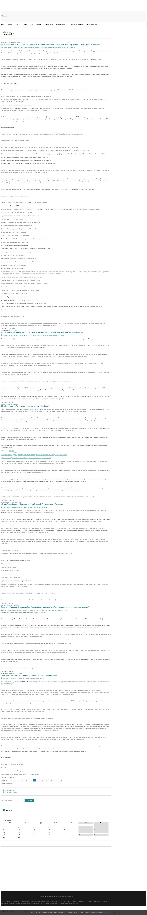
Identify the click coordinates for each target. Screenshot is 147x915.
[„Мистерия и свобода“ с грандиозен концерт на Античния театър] (22, 678)
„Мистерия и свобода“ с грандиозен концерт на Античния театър (29, 675)
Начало (4, 780)
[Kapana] (4, 16)
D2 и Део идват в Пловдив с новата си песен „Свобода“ (25, 406)
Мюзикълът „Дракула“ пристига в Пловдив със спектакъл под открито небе (34, 455)
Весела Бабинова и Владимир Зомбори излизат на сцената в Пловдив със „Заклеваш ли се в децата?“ (45, 607)
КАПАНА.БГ (4, 800)
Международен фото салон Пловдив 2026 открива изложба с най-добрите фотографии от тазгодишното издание (50, 44)
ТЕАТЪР (11, 402)
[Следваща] (55, 780)
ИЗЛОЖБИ (12, 328)
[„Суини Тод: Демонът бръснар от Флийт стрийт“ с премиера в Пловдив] (24, 507)
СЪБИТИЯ (11, 451)
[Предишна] (10, 780)
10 (51, 780)
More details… (108, 912)
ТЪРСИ (29, 800)
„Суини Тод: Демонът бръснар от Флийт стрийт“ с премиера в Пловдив (32, 504)
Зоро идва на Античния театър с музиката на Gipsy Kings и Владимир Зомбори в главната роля (42, 332)
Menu (2, 29)
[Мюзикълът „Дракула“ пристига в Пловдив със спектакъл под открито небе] (26, 458)
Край (60, 780)
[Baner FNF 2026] (8, 790)
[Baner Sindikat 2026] (9, 792)
